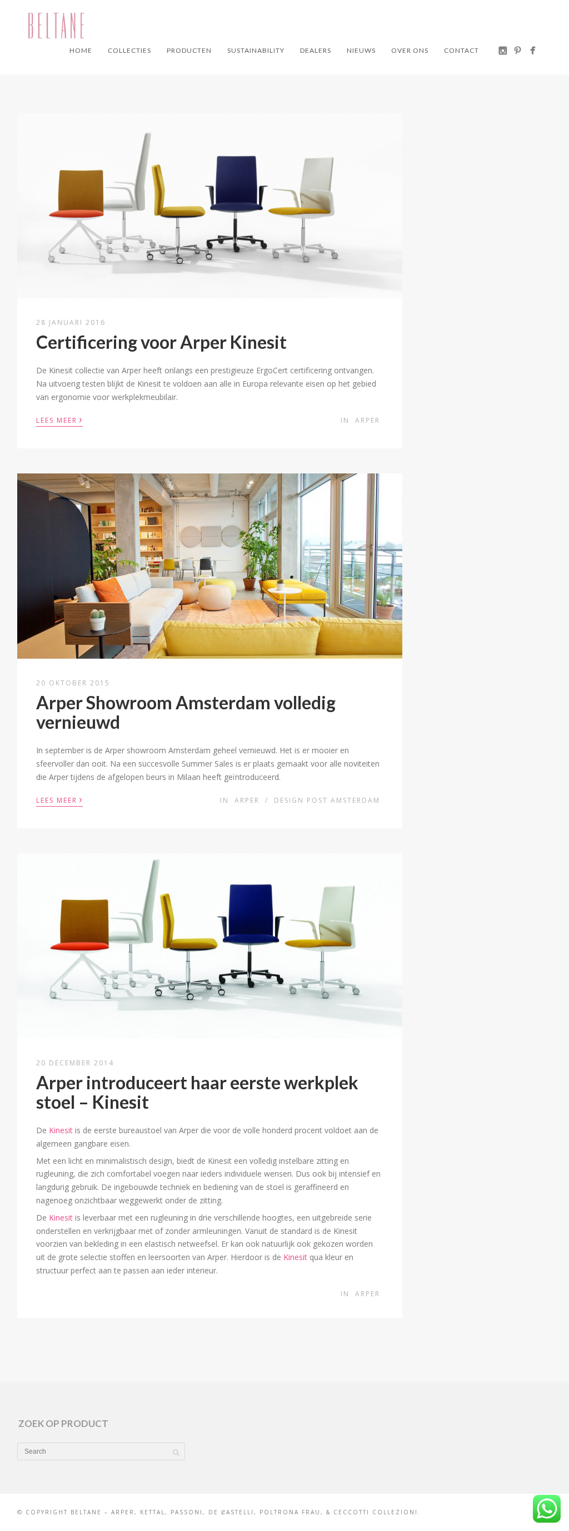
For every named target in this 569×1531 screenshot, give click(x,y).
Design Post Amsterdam (327, 800)
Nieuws (361, 50)
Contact (461, 50)
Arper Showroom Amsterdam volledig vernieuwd (186, 712)
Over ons (409, 50)
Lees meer (59, 419)
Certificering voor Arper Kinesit (161, 342)
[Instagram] (503, 50)
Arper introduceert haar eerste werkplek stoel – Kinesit (197, 1092)
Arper (367, 420)
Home (80, 50)
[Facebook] (533, 50)
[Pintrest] (518, 50)
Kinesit (61, 1130)
